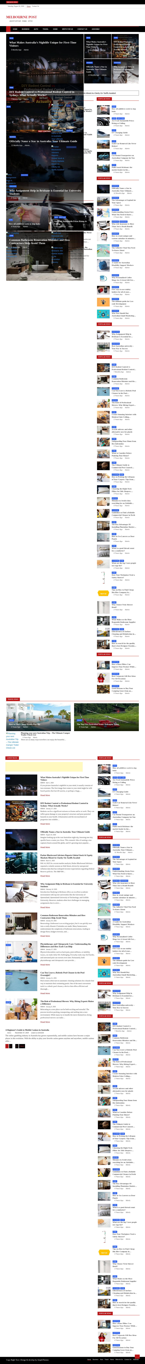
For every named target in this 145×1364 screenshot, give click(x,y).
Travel (46, 29)
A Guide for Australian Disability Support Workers (123, 264)
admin (127, 669)
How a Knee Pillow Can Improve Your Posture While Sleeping (123, 665)
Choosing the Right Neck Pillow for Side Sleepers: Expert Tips (122, 490)
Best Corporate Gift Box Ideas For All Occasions (124, 677)
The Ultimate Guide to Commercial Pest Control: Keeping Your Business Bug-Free (123, 466)
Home (28, 6)
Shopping (115, 662)
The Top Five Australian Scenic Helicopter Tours (98, 724)
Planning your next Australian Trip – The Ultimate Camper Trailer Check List (45, 734)
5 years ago (118, 148)
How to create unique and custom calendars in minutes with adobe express (123, 237)
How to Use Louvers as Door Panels (123, 537)
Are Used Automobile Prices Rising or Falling (123, 122)
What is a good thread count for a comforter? (123, 549)
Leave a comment (37, 1033)
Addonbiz (96, 29)
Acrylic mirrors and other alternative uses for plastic (122, 430)
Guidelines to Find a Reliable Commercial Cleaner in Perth (123, 514)
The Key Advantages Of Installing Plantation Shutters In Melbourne (123, 526)
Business (25, 29)
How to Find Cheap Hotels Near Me (24, 724)
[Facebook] (127, 6)
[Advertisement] (44, 767)
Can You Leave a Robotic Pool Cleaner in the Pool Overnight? (124, 392)
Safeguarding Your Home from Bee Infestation (124, 442)
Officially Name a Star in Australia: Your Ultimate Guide (96, 69)
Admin (26, 50)
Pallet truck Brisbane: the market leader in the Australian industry (122, 168)
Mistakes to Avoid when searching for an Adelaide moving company (122, 502)
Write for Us (67, 29)
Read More (45, 795)
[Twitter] (130, 6)
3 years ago (118, 229)
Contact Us (35, 6)
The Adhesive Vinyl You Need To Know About (123, 249)
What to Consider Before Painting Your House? (122, 454)
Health (8, 945)
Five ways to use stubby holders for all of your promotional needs (121, 291)
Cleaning (115, 388)
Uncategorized (10, 856)
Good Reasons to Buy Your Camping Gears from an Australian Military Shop (122, 689)
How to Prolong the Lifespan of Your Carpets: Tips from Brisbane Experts (123, 478)
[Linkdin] (136, 6)
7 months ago (16, 99)
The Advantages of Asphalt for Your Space (124, 201)
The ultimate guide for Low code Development (122, 302)
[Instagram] (133, 6)
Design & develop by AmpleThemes (34, 1360)
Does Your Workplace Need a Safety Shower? (123, 576)
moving (114, 400)
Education (117, 62)
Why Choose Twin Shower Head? (122, 606)
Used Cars (62, 217)
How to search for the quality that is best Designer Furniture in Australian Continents (124, 644)
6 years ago (118, 172)
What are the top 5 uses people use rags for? (124, 564)
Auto (36, 29)
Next (22, 1046)
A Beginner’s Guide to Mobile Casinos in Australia (27, 1030)
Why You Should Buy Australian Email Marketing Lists (123, 314)
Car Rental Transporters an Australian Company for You (123, 157)
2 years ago (15, 198)
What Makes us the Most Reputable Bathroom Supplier (124, 621)
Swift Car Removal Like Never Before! (124, 145)
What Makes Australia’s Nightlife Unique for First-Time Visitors (97, 44)
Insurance (123, 221)
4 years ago (15, 226)
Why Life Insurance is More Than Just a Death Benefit (123, 225)
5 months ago (16, 50)
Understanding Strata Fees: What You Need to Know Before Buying (123, 213)
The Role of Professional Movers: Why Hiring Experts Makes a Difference (123, 404)
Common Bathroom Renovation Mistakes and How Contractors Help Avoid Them (39, 241)
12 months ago (93, 75)
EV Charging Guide (120, 133)
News (11, 38)
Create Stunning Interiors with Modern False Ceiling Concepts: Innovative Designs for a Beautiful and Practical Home (124, 416)
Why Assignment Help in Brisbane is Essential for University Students (124, 69)
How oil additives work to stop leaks (24, 224)
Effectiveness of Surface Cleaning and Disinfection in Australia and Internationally (123, 633)
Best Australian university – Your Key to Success (123, 347)
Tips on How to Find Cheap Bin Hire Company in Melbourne (123, 591)
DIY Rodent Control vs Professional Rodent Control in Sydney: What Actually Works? (41, 93)
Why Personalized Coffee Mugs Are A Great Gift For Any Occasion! (122, 279)
